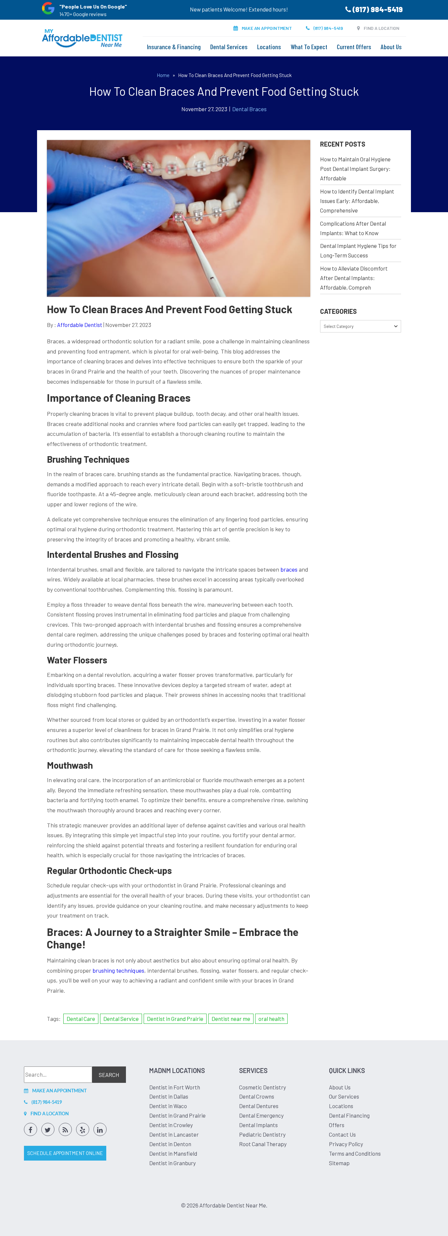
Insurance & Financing (174, 47)
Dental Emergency (261, 1115)
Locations (269, 47)
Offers (336, 1125)
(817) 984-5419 (377, 9)
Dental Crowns (256, 1096)
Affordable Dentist (79, 324)
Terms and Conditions (355, 1153)
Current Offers (354, 47)
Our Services (344, 1096)
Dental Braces (249, 109)
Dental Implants (258, 1125)
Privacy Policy (346, 1144)
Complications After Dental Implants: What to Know (353, 228)
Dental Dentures (258, 1106)
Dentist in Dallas (168, 1096)
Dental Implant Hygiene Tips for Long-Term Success (358, 250)
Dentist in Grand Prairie (175, 1018)
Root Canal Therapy (263, 1144)
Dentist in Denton (170, 1144)
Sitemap (339, 1163)
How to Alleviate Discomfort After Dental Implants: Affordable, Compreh (354, 278)
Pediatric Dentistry (262, 1134)
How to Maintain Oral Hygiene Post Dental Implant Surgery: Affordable (355, 168)
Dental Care (81, 1018)
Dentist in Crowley (171, 1125)
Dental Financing (349, 1115)
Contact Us (342, 1134)
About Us (391, 47)
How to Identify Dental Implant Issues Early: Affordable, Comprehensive (357, 200)
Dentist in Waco (168, 1106)
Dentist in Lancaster (174, 1134)
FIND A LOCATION (381, 28)
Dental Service (121, 1018)
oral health (271, 1018)
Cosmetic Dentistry (262, 1087)
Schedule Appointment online (65, 1153)
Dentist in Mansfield (173, 1153)
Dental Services (229, 47)
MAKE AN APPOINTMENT (267, 28)
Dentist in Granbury (172, 1163)
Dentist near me (231, 1018)
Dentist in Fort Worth (174, 1087)
